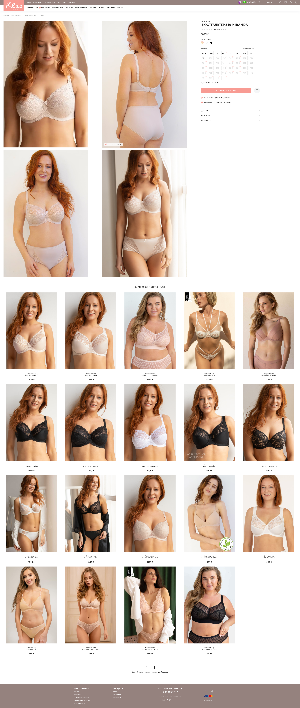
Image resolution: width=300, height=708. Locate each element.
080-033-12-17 (253, 2)
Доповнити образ (114, 144)
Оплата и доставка (34, 2)
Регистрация (118, 689)
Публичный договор (82, 700)
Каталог (30, 8)
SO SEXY (93, 8)
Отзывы (77, 694)
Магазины (47, 2)
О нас (76, 691)
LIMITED (101, 8)
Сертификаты (79, 703)
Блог (54, 2)
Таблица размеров (81, 697)
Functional (205, 21)
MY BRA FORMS (43, 8)
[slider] (207, 29)
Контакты (71, 2)
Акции (64, 2)
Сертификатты (81, 8)
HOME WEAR (110, 8)
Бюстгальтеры (57, 8)
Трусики (69, 8)
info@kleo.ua (171, 700)
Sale (59, 2)
